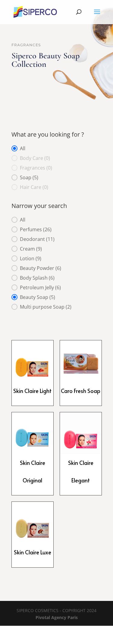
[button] (56, 148)
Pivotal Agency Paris (57, 617)
